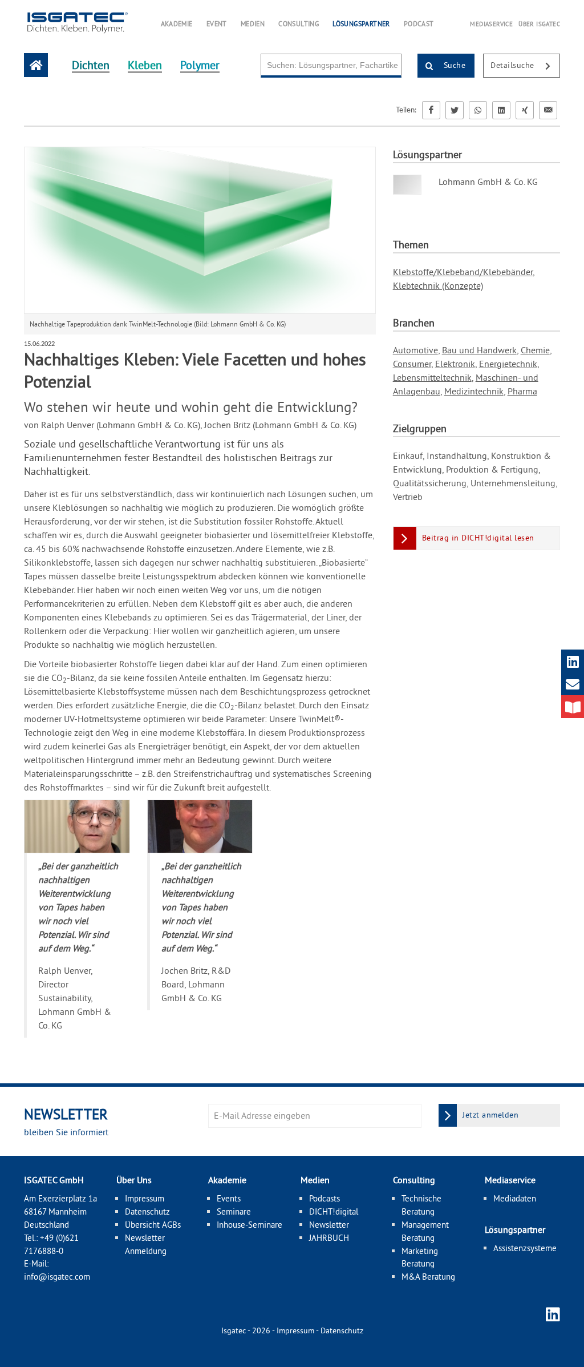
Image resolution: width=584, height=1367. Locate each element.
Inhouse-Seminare (249, 1224)
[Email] (548, 110)
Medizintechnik (474, 391)
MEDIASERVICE (491, 24)
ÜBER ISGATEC (539, 24)
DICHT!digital (333, 1211)
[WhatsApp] (478, 110)
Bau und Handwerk (479, 350)
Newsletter (329, 1224)
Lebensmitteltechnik (432, 377)
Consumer (412, 363)
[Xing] (525, 110)
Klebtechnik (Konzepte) (438, 285)
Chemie (535, 350)
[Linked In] (501, 110)
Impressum (144, 1198)
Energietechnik (508, 363)
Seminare (234, 1211)
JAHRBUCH (329, 1237)
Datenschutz (147, 1211)
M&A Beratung (428, 1276)
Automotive (415, 350)
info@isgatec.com (57, 1276)
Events (229, 1198)
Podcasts (324, 1198)
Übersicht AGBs (153, 1224)
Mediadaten (514, 1198)
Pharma (522, 391)
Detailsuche (513, 65)
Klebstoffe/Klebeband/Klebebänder (463, 271)
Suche (453, 65)
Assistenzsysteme (525, 1248)
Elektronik (455, 363)
